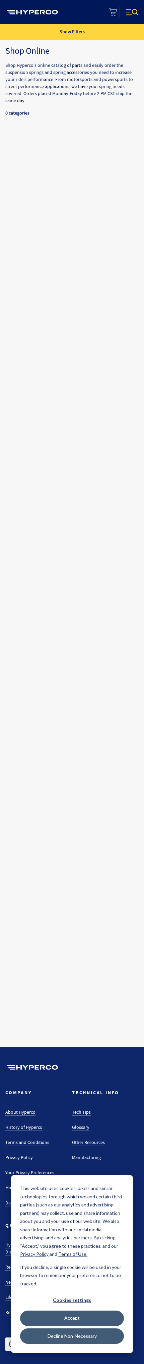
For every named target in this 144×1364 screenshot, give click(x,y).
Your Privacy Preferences (29, 1172)
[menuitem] (32, 12)
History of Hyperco (24, 1127)
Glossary (80, 1127)
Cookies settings (72, 1300)
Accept (72, 1318)
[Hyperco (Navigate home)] (32, 1067)
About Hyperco (20, 1112)
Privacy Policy (19, 1157)
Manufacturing (86, 1157)
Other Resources (88, 1142)
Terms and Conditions (27, 1142)
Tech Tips (81, 1112)
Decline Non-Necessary (72, 1336)
